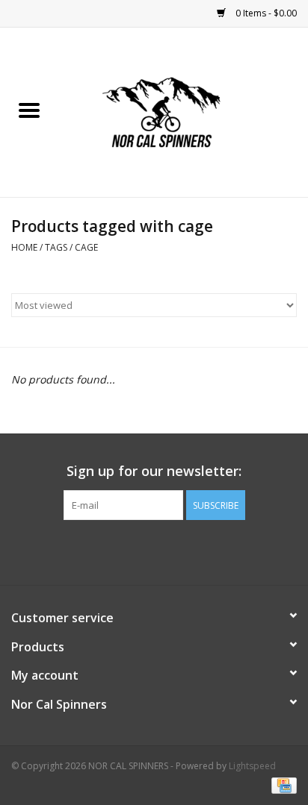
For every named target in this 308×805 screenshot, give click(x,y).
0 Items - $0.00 (265, 13)
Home (24, 247)
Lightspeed (252, 765)
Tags (56, 247)
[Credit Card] (281, 784)
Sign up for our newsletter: (154, 471)
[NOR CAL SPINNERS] (183, 111)
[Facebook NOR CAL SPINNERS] (154, 551)
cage (86, 247)
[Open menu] (29, 110)
